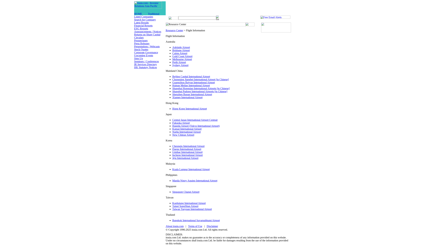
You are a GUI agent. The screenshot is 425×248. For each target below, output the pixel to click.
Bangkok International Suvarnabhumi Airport (196, 220)
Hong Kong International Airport (189, 108)
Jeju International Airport (185, 158)
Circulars (139, 37)
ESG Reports (141, 28)
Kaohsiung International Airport (189, 203)
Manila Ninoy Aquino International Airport (194, 180)
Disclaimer (212, 226)
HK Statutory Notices (145, 67)
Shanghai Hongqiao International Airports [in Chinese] (201, 88)
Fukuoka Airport (181, 123)
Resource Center (174, 30)
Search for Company (145, 19)
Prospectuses (141, 40)
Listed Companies (143, 16)
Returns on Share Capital (147, 34)
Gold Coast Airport (182, 56)
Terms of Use (195, 226)
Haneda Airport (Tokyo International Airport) (196, 125)
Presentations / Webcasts (147, 46)
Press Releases (141, 43)
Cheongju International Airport (188, 146)
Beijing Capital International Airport (191, 76)
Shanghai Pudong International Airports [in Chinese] (199, 91)
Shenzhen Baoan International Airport (192, 94)
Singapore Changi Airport (185, 191)
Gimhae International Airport (187, 152)
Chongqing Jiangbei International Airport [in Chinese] (200, 79)
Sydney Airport (180, 65)
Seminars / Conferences (146, 61)
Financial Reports (143, 25)
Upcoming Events (143, 55)
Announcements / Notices (147, 31)
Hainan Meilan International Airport (191, 85)
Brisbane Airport (181, 50)
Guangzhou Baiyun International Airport (193, 82)
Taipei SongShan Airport (185, 206)
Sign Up (138, 58)
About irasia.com (175, 226)
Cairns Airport (179, 53)
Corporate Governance (146, 52)
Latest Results (141, 22)
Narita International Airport (186, 131)
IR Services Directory (145, 64)
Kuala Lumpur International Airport (191, 169)
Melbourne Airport (182, 59)
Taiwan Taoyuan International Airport (192, 209)
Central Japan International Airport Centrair (195, 120)
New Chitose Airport (183, 134)
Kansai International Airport (187, 128)
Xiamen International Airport (187, 97)
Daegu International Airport (186, 149)
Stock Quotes (141, 49)
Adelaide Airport (181, 47)
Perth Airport (179, 62)
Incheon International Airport (187, 155)
